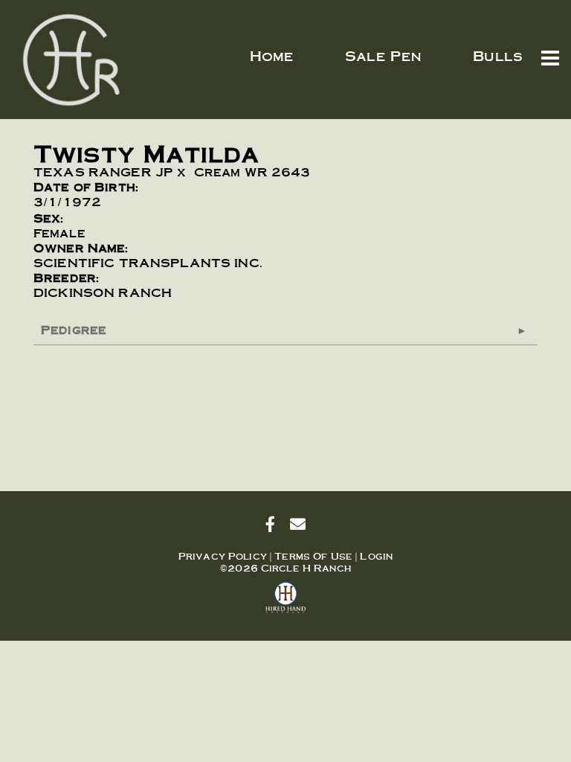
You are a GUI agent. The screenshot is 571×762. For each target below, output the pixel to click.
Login (376, 556)
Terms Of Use (313, 556)
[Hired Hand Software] (285, 603)
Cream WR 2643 (252, 171)
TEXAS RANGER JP (103, 171)
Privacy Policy (222, 556)
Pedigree (73, 329)
